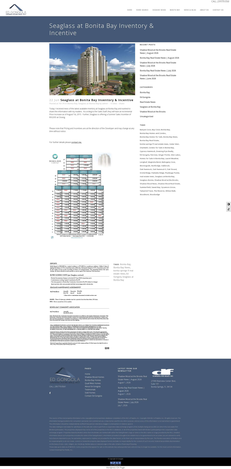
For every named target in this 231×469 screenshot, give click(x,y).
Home (87, 374)
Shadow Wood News (148, 184)
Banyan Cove (145, 130)
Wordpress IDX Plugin (115, 467)
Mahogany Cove (168, 162)
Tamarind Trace (146, 191)
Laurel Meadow (171, 158)
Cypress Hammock (147, 151)
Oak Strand (172, 169)
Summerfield (145, 187)
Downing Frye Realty (164, 151)
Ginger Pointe (164, 155)
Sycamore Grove (168, 187)
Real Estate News (147, 102)
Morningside (145, 166)
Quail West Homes (93, 383)
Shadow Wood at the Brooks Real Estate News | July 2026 (132, 401)
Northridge (155, 166)
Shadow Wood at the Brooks (153, 111)
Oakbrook (165, 166)
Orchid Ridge (145, 173)
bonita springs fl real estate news (154, 144)
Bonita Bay (72, 103)
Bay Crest (156, 130)
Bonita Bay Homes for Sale (151, 137)
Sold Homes (90, 392)
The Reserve (159, 191)
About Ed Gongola (92, 386)
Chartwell (144, 148)
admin (105, 103)
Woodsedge (155, 194)
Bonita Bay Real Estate (149, 140)
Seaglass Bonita (147, 180)
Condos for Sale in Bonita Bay (161, 148)
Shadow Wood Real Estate (169, 184)
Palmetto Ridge (158, 173)
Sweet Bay (156, 187)
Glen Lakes (175, 155)
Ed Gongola (145, 97)
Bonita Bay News (121, 267)
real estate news (147, 176)
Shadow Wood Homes (94, 377)
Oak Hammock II (159, 169)
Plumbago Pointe (172, 173)
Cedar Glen (174, 144)
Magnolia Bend (154, 162)
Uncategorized (146, 116)
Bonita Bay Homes (93, 380)
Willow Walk (171, 191)
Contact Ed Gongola (93, 395)
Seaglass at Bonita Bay (88, 103)
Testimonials (90, 389)
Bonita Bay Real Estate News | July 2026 (158, 70)
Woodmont (144, 194)
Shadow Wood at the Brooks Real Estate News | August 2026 (132, 378)
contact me (76, 142)
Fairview (154, 155)
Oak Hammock (146, 169)
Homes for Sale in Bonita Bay (152, 158)
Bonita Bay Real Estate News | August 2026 (159, 58)
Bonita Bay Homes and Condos (153, 133)
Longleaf (143, 162)
